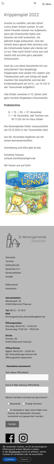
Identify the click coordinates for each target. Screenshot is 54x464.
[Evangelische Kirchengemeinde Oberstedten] (3, 3)
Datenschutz (12, 284)
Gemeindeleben (13, 272)
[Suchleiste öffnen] (34, 3)
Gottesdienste (12, 265)
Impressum (11, 288)
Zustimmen (9, 459)
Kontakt (9, 276)
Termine (10, 261)
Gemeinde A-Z (13, 269)
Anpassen (24, 459)
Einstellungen (15, 451)
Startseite (10, 257)
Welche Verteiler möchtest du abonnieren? (26, 397)
